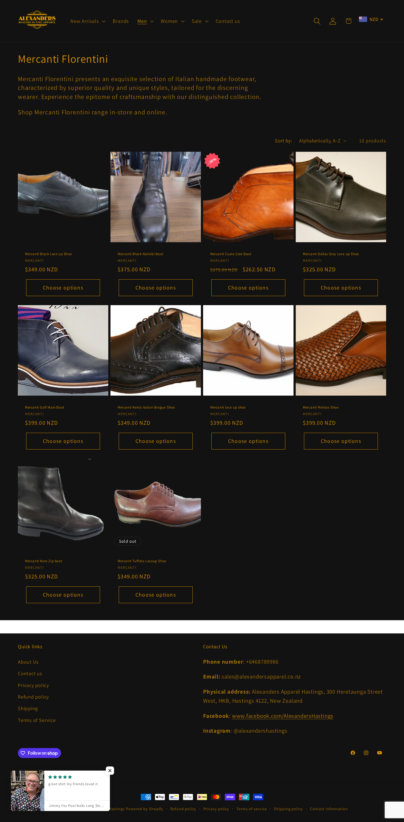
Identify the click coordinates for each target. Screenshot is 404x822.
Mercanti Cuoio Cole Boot (230, 254)
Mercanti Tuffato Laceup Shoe (142, 561)
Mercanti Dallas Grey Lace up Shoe (331, 254)
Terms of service (251, 808)
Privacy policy (33, 685)
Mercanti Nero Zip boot (43, 561)
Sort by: (283, 140)
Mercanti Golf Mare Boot (44, 408)
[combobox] (371, 19)
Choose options (63, 287)
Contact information (329, 808)
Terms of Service (37, 720)
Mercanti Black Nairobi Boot (140, 254)
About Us (28, 661)
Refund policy (33, 696)
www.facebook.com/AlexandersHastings (282, 715)
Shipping (28, 708)
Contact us (30, 673)
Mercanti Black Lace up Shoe (48, 254)
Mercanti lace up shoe (228, 408)
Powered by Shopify (144, 808)
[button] (87, 21)
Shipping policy (288, 808)
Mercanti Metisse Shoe (321, 408)
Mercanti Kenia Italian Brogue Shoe (146, 408)
